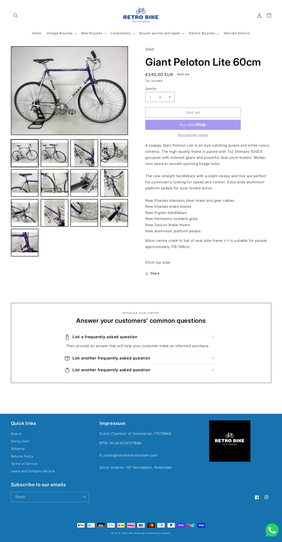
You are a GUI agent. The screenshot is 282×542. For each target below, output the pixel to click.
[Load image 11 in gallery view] (84, 213)
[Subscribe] (84, 497)
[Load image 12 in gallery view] (114, 213)
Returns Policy (22, 456)
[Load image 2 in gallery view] (54, 153)
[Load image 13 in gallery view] (25, 242)
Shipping (18, 449)
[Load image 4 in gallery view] (114, 153)
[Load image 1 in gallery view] (25, 153)
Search (16, 434)
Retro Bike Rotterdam (134, 533)
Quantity (151, 88)
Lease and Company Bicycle (33, 471)
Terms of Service (24, 464)
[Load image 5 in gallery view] (25, 183)
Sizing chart (20, 441)
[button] (15, 15)
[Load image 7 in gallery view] (84, 183)
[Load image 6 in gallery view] (54, 183)
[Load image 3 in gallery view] (84, 153)
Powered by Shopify (159, 533)
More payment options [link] (193, 134)
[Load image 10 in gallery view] (54, 213)
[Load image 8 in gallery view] (114, 183)
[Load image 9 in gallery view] (25, 213)
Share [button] (154, 273)
